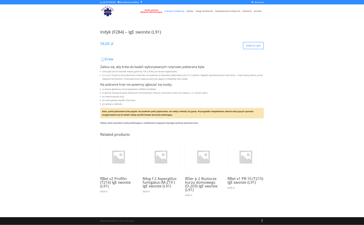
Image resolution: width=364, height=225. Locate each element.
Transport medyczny (174, 11)
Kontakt (258, 11)
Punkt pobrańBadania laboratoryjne (151, 11)
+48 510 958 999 (108, 2)
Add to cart (253, 45)
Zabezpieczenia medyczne (227, 11)
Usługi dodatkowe (204, 11)
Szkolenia (247, 11)
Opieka (190, 11)
